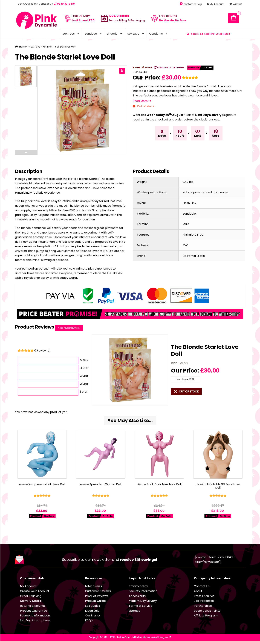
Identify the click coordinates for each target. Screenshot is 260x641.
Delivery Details (31, 601)
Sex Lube (133, 34)
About (198, 591)
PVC (185, 245)
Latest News (93, 586)
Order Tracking (30, 596)
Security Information (143, 591)
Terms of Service (140, 606)
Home (23, 46)
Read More (140, 101)
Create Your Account (34, 591)
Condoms (156, 34)
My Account (216, 4)
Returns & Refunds (32, 606)
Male (186, 224)
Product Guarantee (170, 67)
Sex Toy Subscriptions (35, 620)
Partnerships (203, 606)
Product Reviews (96, 596)
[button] (122, 71)
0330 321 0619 (65, 3)
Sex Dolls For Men (65, 46)
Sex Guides (92, 606)
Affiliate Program (206, 615)
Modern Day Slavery (143, 601)
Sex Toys (69, 34)
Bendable (189, 214)
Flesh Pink (189, 203)
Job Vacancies (204, 601)
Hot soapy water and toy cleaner (206, 192)
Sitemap (134, 611)
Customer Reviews (98, 591)
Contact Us (202, 586)
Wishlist (237, 4)
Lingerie (112, 34)
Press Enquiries (204, 596)
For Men (48, 46)
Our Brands (93, 615)
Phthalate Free (193, 235)
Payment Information (35, 615)
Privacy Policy (138, 586)
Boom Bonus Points (207, 611)
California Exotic (194, 256)
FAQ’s (89, 620)
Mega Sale (92, 611)
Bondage (91, 34)
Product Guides (95, 601)
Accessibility (137, 596)
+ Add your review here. (69, 327)
